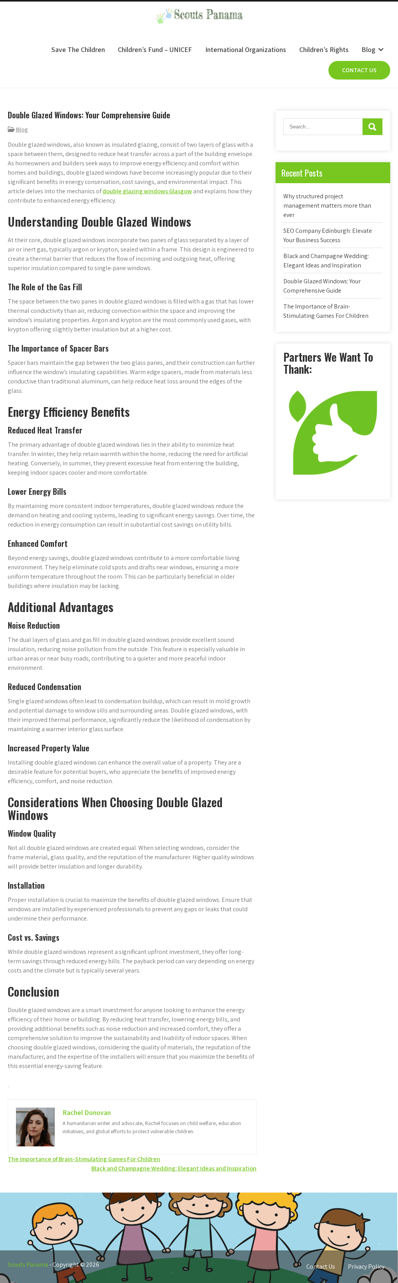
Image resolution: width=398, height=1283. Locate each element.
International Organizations (245, 49)
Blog (368, 49)
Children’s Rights (324, 49)
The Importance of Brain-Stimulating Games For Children (84, 1159)
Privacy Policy (366, 1266)
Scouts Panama (28, 1264)
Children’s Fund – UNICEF (155, 49)
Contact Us (359, 70)
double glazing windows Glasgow (147, 191)
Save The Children (78, 49)
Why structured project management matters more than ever (327, 205)
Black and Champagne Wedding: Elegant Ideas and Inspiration (174, 1168)
